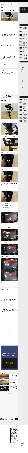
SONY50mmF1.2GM (12, 435)
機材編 (22, 85)
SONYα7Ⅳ (22, 65)
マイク (11, 441)
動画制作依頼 (22, 443)
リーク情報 (15, 443)
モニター (15, 442)
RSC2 (2, 319)
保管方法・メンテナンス (24, 87)
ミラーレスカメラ (12, 442)
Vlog (16, 436)
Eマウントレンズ (12, 429)
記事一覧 (22, 445)
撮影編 (22, 78)
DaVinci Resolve (14, 428)
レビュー (22, 71)
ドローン (22, 69)
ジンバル (2, 7)
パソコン (11, 440)
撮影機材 (23, 88)
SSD (14, 436)
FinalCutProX (16, 429)
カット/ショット (24, 79)
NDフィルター (12, 431)
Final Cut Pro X (24, 93)
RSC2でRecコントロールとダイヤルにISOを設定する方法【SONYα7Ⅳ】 (10, 73)
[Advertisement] (9, 28)
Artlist (11, 428)
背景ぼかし (23, 84)
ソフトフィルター (15, 438)
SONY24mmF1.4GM (15, 433)
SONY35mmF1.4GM (12, 434)
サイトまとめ (22, 67)
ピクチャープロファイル (16, 440)
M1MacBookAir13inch (12, 430)
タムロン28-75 (12, 439)
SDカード (11, 433)
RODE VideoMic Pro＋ (13, 432)
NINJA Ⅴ (15, 431)
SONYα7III (16, 435)
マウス (13, 441)
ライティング (12, 443)
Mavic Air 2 (17, 430)
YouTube (11, 437)
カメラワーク (23, 80)
